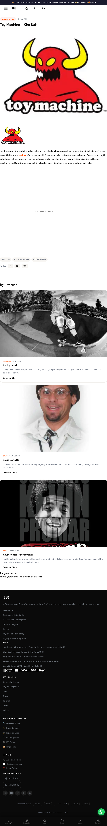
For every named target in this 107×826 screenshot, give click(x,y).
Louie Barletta (11, 460)
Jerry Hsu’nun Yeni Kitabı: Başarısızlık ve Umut (23, 656)
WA (24, 266)
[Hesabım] (35, 9)
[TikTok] (17, 793)
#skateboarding (21, 259)
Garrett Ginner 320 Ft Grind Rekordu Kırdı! (22, 666)
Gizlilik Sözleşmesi (11, 624)
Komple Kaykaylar (11, 682)
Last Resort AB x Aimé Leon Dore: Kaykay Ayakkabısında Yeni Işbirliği (34, 647)
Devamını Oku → (10, 378)
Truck (5, 696)
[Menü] (6, 9)
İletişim (6, 629)
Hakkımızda (8, 610)
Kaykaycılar (8, 19)
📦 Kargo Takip (9, 747)
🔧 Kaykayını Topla (11, 723)
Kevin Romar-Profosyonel (18, 554)
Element (7, 361)
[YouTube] (11, 793)
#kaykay (6, 259)
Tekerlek (6, 701)
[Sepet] (43, 9)
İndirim (6, 710)
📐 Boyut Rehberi (11, 728)
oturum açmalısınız (32, 576)
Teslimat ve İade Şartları (14, 615)
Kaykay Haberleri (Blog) (13, 633)
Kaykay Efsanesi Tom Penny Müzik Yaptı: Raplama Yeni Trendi (31, 661)
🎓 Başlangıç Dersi (11, 733)
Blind (5, 551)
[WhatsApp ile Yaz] (101, 811)
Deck (5, 691)
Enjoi (5, 456)
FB (17, 266)
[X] (29, 793)
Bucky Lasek (10, 365)
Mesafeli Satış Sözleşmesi (14, 619)
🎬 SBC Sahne (9, 742)
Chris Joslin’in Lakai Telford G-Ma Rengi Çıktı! (23, 652)
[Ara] (26, 9)
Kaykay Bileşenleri (11, 686)
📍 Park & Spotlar (11, 737)
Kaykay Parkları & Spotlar (14, 638)
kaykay (22, 155)
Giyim (5, 705)
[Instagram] (5, 793)
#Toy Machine (39, 259)
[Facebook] (23, 793)
